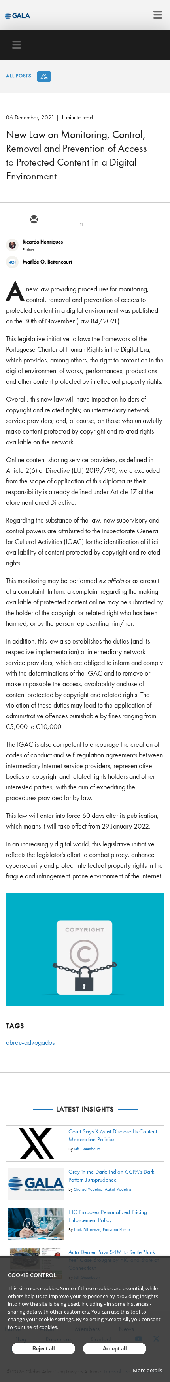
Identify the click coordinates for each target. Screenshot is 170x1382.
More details (147, 1370)
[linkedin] (71, 220)
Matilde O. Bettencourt (47, 261)
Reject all (43, 1349)
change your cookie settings (41, 1319)
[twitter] (52, 220)
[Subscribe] (44, 76)
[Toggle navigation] (155, 15)
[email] (33, 220)
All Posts (19, 75)
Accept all (115, 1349)
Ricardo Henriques (43, 241)
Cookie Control (32, 1275)
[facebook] (90, 220)
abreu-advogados (30, 1042)
